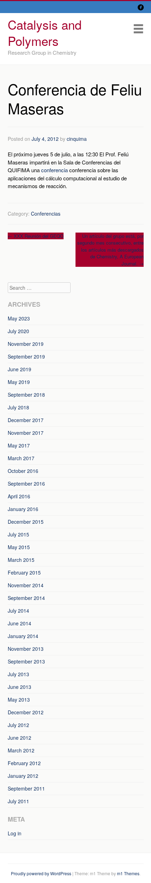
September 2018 (26, 394)
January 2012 (23, 775)
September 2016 (26, 483)
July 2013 (18, 674)
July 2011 (18, 801)
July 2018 (18, 407)
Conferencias (45, 213)
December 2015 (26, 521)
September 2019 (26, 356)
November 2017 (26, 432)
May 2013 (19, 699)
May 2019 (19, 381)
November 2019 (26, 343)
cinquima (77, 138)
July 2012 (18, 724)
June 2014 (19, 623)
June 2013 (19, 686)
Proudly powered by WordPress (41, 873)
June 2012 (19, 737)
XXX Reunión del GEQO (36, 236)
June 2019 (19, 369)
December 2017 (26, 420)
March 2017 (21, 458)
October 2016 (23, 470)
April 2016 (19, 496)
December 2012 (26, 712)
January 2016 (23, 508)
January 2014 (23, 635)
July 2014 (18, 610)
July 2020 (18, 331)
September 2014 (26, 597)
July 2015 (18, 534)
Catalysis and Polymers (44, 32)
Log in (14, 833)
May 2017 (19, 445)
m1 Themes (128, 873)
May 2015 (19, 547)
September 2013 (26, 661)
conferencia (54, 170)
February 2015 (24, 572)
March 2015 (21, 559)
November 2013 (26, 648)
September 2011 (26, 788)
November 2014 (26, 585)
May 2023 (19, 318)
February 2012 (24, 763)
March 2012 (21, 750)
